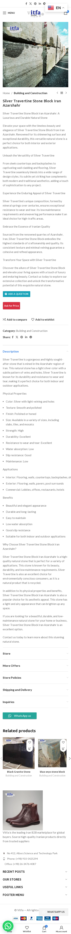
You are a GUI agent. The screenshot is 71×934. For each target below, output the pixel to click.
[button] (8, 926)
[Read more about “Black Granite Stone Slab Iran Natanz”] (29, 748)
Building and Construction (30, 93)
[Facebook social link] (26, 3)
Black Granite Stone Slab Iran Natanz (18, 773)
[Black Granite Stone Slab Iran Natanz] (19, 753)
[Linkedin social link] (40, 3)
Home (6, 93)
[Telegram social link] (44, 3)
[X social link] (30, 3)
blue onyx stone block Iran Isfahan (52, 773)
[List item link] (35, 859)
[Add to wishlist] (29, 742)
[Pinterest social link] (35, 3)
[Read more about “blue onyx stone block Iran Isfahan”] (63, 748)
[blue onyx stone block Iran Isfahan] (52, 753)
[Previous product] (57, 93)
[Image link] (23, 810)
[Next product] (66, 93)
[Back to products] (62, 93)
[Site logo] (35, 12)
